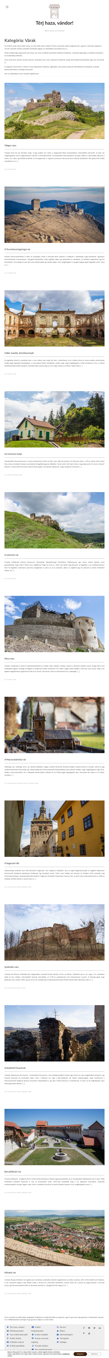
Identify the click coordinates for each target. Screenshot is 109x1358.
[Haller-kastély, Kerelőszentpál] (54, 318)
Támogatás (64, 1338)
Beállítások (94, 1354)
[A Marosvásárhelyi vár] (54, 725)
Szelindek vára (11, 967)
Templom (31, 783)
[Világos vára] (54, 111)
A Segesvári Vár (11, 863)
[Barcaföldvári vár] (54, 1137)
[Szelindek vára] (54, 932)
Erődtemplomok (12, 783)
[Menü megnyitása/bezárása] (7, 7)
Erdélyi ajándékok (17, 1346)
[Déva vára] (54, 624)
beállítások (66, 1354)
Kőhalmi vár (10, 1273)
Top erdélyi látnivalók (19, 1335)
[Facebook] (83, 1328)
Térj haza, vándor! (54, 23)
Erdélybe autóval (17, 1342)
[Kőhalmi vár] (54, 1238)
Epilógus (63, 1342)
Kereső (63, 1327)
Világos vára (10, 145)
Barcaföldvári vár (12, 1172)
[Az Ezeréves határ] (54, 419)
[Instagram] (89, 1328)
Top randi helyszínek (43, 1350)
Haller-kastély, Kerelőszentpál (19, 353)
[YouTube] (89, 1333)
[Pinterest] (83, 1333)
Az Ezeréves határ (13, 454)
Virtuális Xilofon (41, 1346)
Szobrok (25, 783)
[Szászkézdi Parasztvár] (54, 1033)
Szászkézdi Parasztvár (15, 1068)
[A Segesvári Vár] (54, 828)
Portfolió (9, 169)
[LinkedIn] (99, 1328)
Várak (14, 169)
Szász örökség (17, 887)
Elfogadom (80, 1354)
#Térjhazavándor (14, 1320)
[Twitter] (94, 1328)
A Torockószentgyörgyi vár (17, 249)
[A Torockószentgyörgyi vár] (54, 215)
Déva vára (9, 659)
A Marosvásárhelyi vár (15, 760)
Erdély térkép (15, 1338)
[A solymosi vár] (54, 520)
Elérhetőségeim (66, 1335)
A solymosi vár (11, 555)
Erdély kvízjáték (41, 1335)
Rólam (62, 1331)
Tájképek (15, 475)
